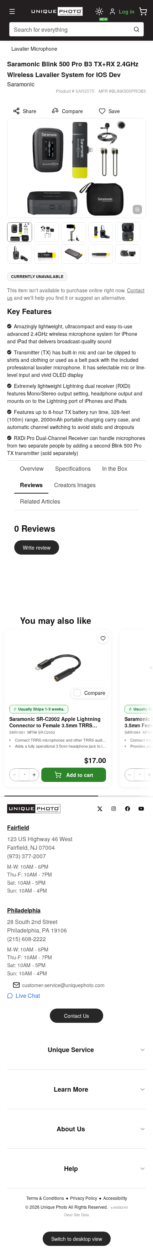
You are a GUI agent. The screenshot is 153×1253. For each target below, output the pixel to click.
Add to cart (79, 774)
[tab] (31, 469)
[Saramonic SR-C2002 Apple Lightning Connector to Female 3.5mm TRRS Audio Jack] (57, 665)
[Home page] (56, 11)
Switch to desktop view (76, 1238)
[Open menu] (12, 11)
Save (114, 111)
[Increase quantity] (34, 775)
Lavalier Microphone (34, 48)
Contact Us (76, 1015)
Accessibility (115, 1198)
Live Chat (28, 995)
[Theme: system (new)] (99, 11)
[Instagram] (113, 808)
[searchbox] (76, 29)
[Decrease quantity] (14, 775)
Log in (126, 11)
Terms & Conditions (45, 1198)
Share (29, 111)
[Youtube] (141, 808)
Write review (37, 547)
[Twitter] (99, 808)
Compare (72, 111)
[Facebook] (127, 808)
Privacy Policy (83, 1198)
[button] (143, 11)
